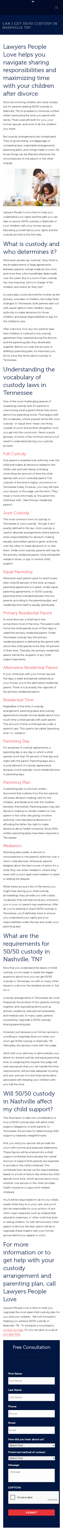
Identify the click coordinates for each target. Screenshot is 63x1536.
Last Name (16, 1390)
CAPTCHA (14, 1487)
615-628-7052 (11, 1334)
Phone (13, 1406)
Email (11, 1422)
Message (13, 1465)
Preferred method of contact (28, 1452)
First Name (16, 1373)
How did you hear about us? (27, 1439)
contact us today (13, 1329)
